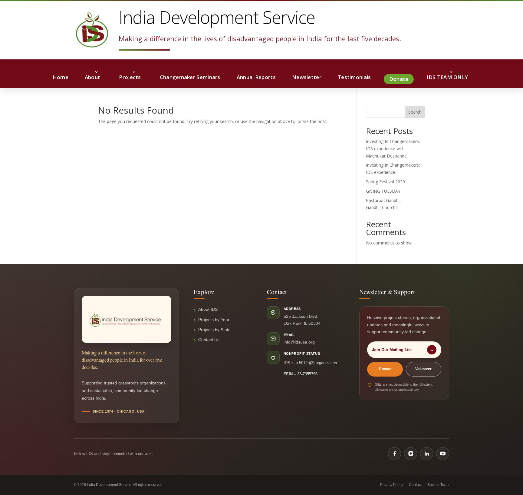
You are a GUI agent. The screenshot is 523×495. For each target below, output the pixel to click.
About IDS (208, 309)
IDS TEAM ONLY (447, 77)
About (92, 77)
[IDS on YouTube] (442, 453)
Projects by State (214, 329)
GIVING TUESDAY (383, 191)
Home (60, 77)
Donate (399, 78)
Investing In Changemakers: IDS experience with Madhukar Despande (393, 148)
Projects (130, 77)
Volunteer (423, 369)
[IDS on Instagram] (410, 453)
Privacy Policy (391, 485)
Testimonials (354, 77)
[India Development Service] (92, 29)
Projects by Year (213, 319)
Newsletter (306, 77)
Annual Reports (256, 77)
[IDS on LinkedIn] (426, 453)
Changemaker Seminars (190, 77)
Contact (415, 485)
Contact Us (208, 339)
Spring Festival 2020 (385, 181)
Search (415, 112)
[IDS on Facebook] (394, 453)
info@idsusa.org (299, 342)
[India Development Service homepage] (126, 319)
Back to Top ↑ (438, 485)
